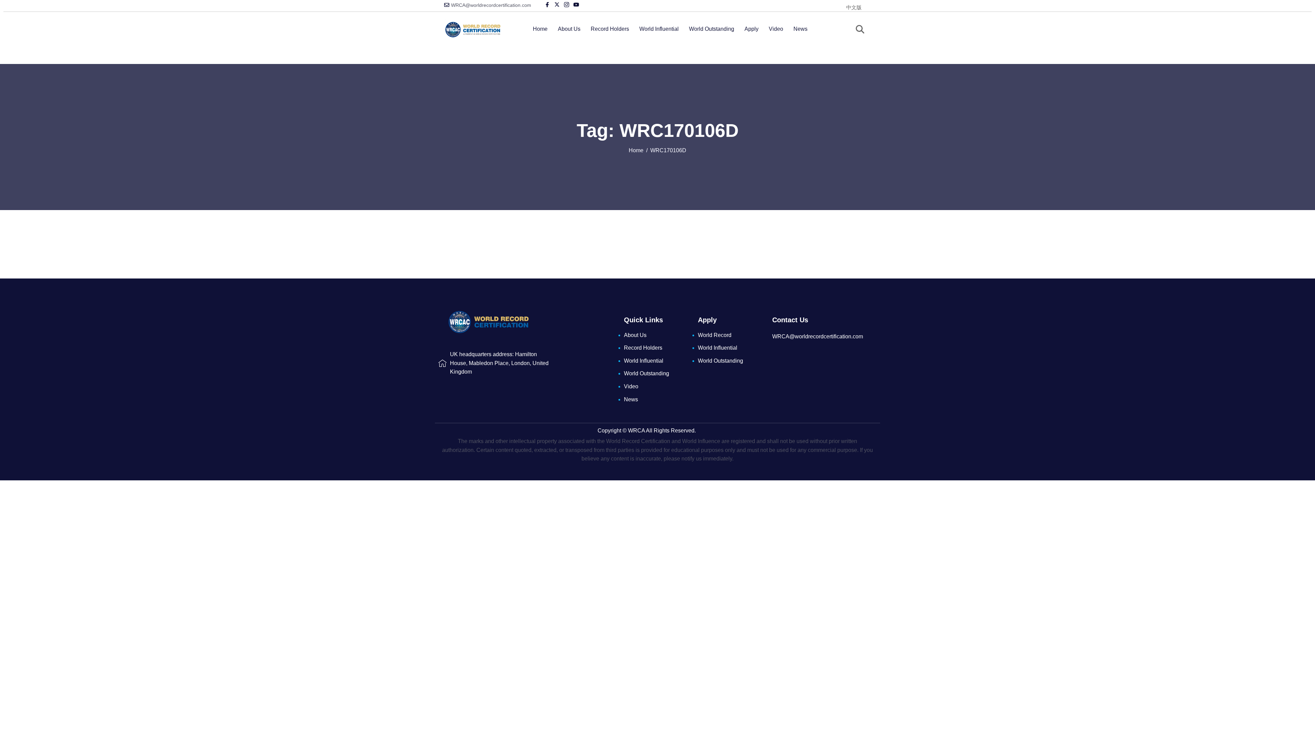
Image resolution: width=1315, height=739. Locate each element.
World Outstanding (711, 29)
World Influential (659, 29)
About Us (569, 29)
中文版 (854, 7)
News (800, 29)
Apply (751, 29)
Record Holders (610, 29)
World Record (714, 335)
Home (540, 29)
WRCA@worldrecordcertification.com (491, 5)
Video (776, 29)
